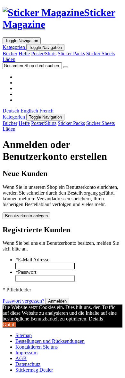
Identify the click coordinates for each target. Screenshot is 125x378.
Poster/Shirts (43, 53)
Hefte (24, 53)
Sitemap (23, 335)
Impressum (26, 352)
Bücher (10, 53)
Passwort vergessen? (23, 301)
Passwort (25, 272)
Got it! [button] (9, 324)
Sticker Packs (71, 53)
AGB (21, 358)
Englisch (29, 110)
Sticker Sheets (100, 53)
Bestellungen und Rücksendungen (50, 341)
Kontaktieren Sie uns (36, 347)
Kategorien (14, 47)
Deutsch (11, 110)
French (46, 110)
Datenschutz (27, 364)
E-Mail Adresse (32, 259)
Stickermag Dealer (34, 370)
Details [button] (96, 318)
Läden (9, 59)
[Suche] (65, 67)
